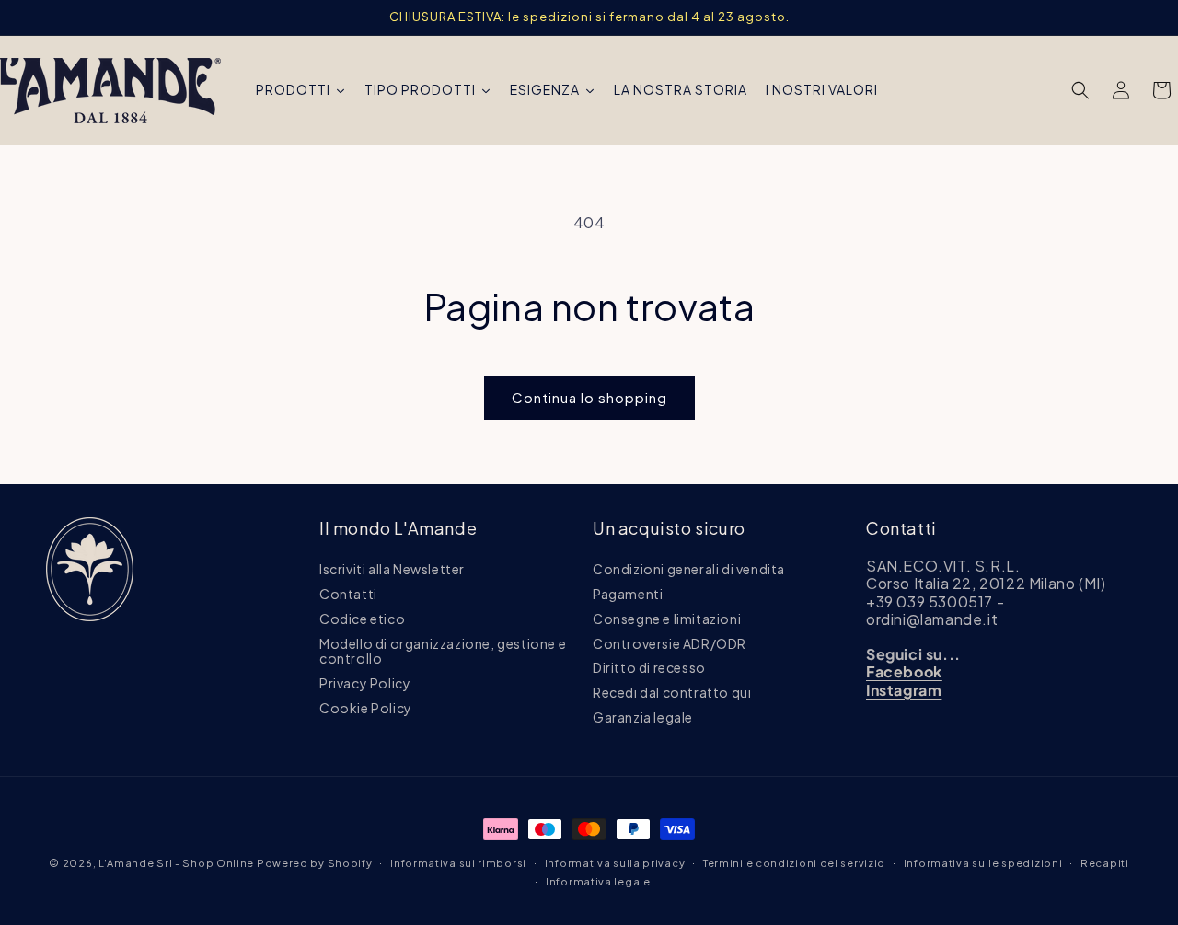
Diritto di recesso (649, 668)
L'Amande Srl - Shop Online (176, 863)
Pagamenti (628, 593)
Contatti (348, 593)
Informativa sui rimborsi (458, 863)
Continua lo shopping (589, 397)
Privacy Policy (364, 684)
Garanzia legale (643, 717)
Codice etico (362, 618)
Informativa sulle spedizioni (983, 863)
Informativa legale (598, 881)
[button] (1080, 90)
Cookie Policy (365, 708)
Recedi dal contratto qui (672, 693)
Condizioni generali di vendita (689, 569)
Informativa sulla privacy (615, 863)
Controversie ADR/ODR (669, 643)
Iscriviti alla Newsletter (392, 569)
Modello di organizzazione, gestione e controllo (442, 651)
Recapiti (1104, 863)
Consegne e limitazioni (667, 618)
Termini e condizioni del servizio (794, 863)
